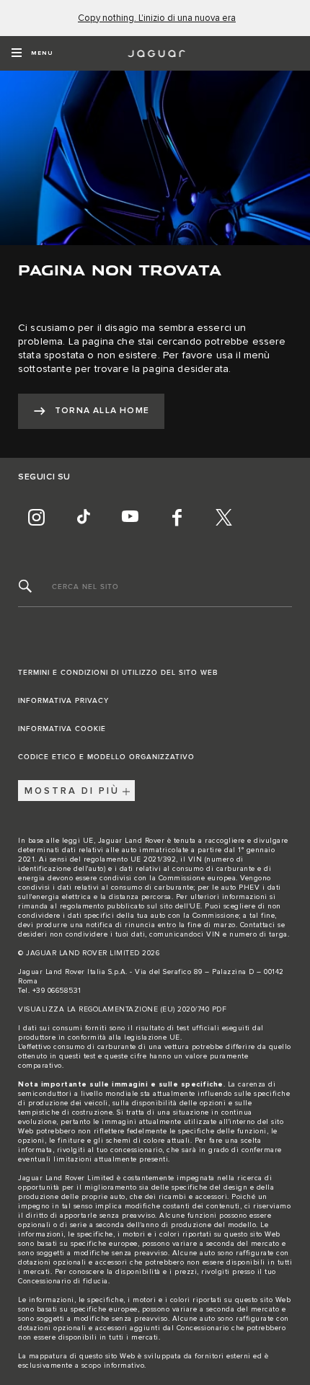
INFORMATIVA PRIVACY (63, 700)
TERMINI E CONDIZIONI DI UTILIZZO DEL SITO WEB (118, 672)
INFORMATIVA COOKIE (62, 729)
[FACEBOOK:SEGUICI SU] (177, 517)
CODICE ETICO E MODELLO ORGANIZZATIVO (106, 757)
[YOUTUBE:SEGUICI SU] (130, 517)
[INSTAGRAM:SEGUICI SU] (36, 517)
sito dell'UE (180, 906)
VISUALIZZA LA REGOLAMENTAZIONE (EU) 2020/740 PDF (122, 1009)
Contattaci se (262, 925)
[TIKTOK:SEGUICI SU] (83, 517)
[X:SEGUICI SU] (223, 517)
